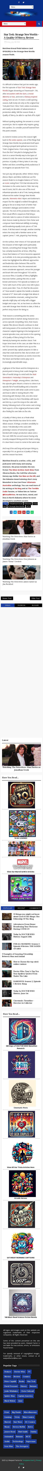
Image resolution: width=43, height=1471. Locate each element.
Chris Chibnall (27, 1391)
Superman (30, 1441)
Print (6, 1412)
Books (21, 1381)
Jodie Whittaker (11, 1391)
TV (29, 1372)
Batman (33, 1386)
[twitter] (23, 2)
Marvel (7, 1422)
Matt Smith (23, 1432)
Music (7, 1427)
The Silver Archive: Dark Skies (21, 470)
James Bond (9, 1432)
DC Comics (30, 1422)
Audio (7, 1441)
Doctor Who (19, 1372)
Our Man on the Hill (27, 476)
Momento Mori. (16, 198)
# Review (27, 504)
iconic (7, 183)
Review (17, 1376)
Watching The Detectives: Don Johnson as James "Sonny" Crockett (19, 560)
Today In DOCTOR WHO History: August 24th (24, 935)
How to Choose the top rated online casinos (25, 963)
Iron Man (8, 1446)
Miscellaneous (30, 1412)
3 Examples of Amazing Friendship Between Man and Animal (17, 955)
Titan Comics (28, 1417)
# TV (28, 506)
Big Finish (16, 1412)
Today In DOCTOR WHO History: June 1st (24, 992)
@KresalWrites (9, 494)
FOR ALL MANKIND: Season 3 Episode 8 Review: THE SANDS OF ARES (26, 946)
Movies (7, 1376)
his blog (18, 488)
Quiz (20, 1401)
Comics (26, 1376)
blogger (35, 605)
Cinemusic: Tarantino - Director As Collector (23, 1001)
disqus (7, 605)
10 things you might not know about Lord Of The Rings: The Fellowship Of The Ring (26, 916)
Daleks (33, 1432)
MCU (28, 1436)
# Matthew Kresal (15, 504)
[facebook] (19, 2)
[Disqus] (21, 639)
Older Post (35, 598)
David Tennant (11, 1386)
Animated (8, 1436)
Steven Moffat (19, 1427)
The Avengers (22, 1446)
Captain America (25, 1396)
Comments (35, 908)
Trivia (16, 1417)
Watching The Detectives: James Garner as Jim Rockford (20, 583)
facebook (21, 605)
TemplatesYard (28, 1460)
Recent (21, 908)
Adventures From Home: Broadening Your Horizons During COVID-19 (25, 926)
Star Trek (31, 1381)
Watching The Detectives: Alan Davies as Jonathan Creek (19, 537)
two (13, 97)
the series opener (15, 140)
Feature (7, 1372)
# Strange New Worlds (16, 506)
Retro (30, 1427)
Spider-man (9, 1396)
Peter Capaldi (10, 1381)
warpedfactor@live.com (12, 1358)
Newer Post (7, 598)
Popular (7, 908)
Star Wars (17, 1422)
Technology (18, 1441)
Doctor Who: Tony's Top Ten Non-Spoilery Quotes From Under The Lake (26, 973)
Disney (24, 1386)
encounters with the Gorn (17, 94)
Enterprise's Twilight (10, 380)
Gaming (7, 1417)
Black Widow (9, 1401)
